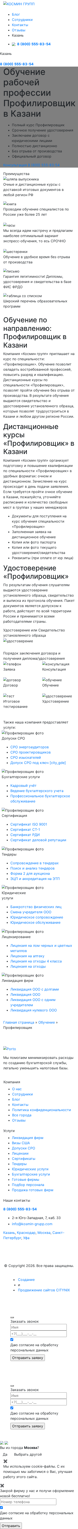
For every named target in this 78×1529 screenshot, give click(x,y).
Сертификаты (23, 1158)
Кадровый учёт (23, 785)
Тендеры (19, 1164)
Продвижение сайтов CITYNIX (44, 1290)
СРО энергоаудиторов (29, 747)
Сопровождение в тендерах (34, 863)
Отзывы (18, 30)
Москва (43, 1232)
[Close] (12, 1317)
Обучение (46, 1022)
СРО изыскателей (25, 757)
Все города (21, 1115)
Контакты (20, 25)
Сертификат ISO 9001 (28, 824)
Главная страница (18, 1022)
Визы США (21, 1143)
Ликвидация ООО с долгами (34, 989)
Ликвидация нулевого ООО (33, 1010)
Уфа (26, 1238)
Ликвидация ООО (25, 994)
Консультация (15, 165)
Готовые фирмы (25, 1179)
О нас (17, 1089)
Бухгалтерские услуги (31, 1174)
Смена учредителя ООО (30, 912)
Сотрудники (22, 19)
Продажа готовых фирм (32, 1190)
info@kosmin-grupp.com (32, 1224)
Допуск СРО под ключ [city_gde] (38, 762)
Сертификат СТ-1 (25, 829)
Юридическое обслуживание (35, 922)
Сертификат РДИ (25, 835)
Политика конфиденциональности (41, 1110)
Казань (9, 1232)
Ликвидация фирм (27, 1137)
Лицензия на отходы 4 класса (36, 961)
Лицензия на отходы (28, 966)
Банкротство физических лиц (36, 907)
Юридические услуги (30, 1169)
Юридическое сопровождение (36, 917)
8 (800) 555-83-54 (34, 44)
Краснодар (26, 1232)
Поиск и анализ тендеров (32, 868)
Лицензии (20, 1153)
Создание (26, 1279)
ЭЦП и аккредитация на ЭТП (35, 878)
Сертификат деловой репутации (38, 840)
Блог (16, 14)
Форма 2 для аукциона (30, 873)
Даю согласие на (34, 1347)
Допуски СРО (23, 1148)
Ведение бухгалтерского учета (36, 791)
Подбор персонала (28, 1184)
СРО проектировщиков (30, 752)
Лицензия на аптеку (27, 956)
